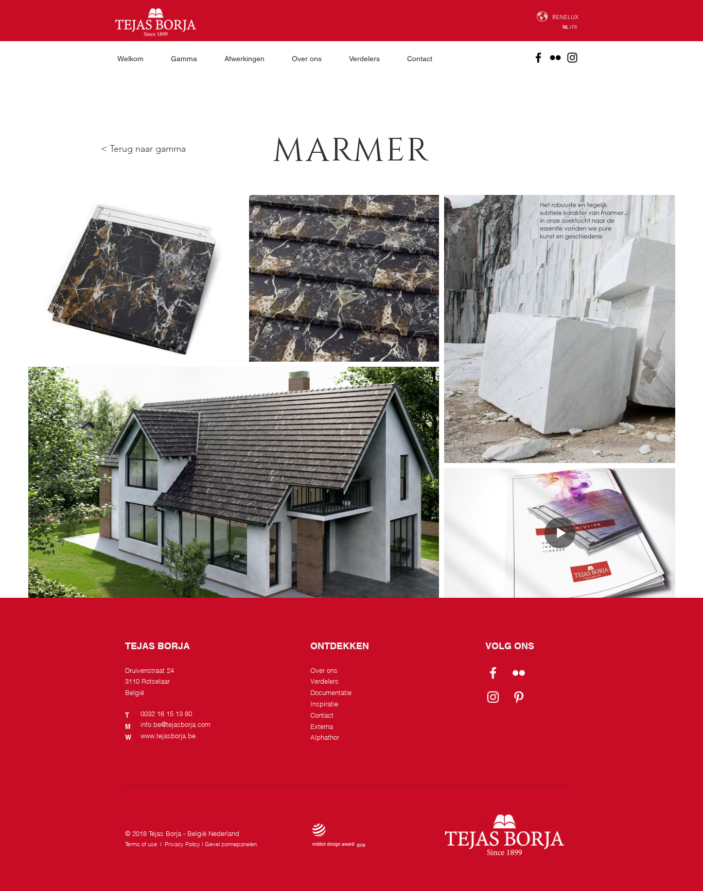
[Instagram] (572, 57)
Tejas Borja (165, 833)
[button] (190, 58)
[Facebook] (538, 57)
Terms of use (141, 844)
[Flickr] (555, 57)
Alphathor (324, 737)
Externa (321, 726)
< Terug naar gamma (143, 148)
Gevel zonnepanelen (231, 844)
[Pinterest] (518, 697)
